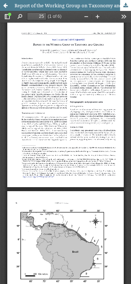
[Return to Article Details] (5, 5)
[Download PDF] (125, 5)
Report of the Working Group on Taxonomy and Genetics (73, 5)
